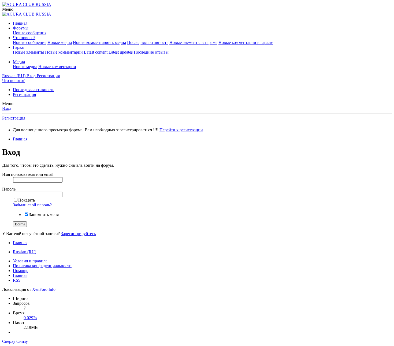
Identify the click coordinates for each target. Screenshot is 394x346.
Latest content (95, 52)
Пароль (9, 189)
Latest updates (121, 52)
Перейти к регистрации (181, 130)
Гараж (18, 47)
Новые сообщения (29, 33)
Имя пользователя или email (27, 174)
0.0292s (30, 317)
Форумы (20, 28)
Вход (6, 108)
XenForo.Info (43, 289)
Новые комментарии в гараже (245, 42)
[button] (7, 9)
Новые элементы (28, 52)
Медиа (19, 61)
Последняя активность (147, 42)
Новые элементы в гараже (193, 42)
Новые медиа (59, 42)
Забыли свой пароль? (32, 205)
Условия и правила (30, 261)
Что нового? (24, 37)
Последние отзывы (151, 52)
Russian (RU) (24, 252)
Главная (20, 23)
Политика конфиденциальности (42, 265)
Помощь (20, 270)
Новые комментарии (64, 52)
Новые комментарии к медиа (99, 42)
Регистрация (24, 94)
